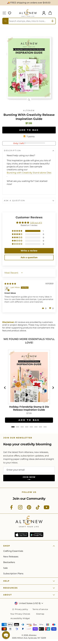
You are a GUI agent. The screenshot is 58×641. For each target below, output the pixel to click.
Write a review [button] (29, 250)
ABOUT (7, 595)
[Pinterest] (29, 509)
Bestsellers (9, 562)
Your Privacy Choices (20, 614)
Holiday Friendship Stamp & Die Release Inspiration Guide (29, 408)
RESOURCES (10, 588)
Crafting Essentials (13, 551)
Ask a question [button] (29, 257)
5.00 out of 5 (36, 223)
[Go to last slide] (5, 387)
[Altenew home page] (28, 13)
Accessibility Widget (20, 618)
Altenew (29, 110)
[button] (17, 231)
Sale (5, 568)
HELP (6, 581)
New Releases (10, 556)
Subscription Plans (13, 573)
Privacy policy (21, 609)
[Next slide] (53, 387)
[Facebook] (11, 509)
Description (12, 150)
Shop (6, 546)
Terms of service (40, 609)
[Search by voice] (52, 21)
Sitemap (40, 614)
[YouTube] (46, 509)
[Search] (5, 21)
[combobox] (29, 21)
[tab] (13, 426)
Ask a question (14, 201)
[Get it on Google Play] (36, 534)
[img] (10, 284)
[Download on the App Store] (21, 534)
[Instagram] (20, 509)
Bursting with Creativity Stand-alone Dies (29, 172)
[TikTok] (38, 509)
